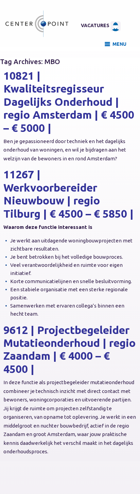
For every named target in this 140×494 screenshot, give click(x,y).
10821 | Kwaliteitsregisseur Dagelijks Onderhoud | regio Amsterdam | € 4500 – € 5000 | (68, 102)
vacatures (95, 25)
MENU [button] (119, 44)
